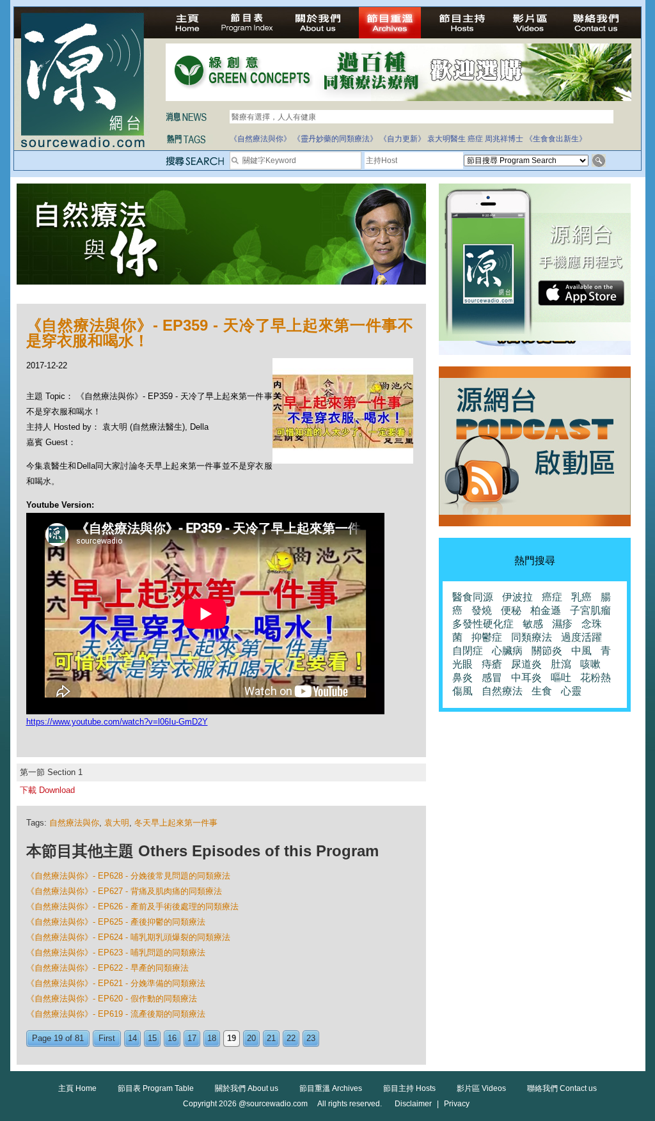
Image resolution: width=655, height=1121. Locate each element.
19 (231, 1038)
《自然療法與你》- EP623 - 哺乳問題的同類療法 (115, 952)
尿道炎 (526, 664)
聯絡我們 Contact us (562, 1088)
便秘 (511, 610)
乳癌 (581, 597)
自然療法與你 (74, 822)
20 (251, 1038)
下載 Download (47, 790)
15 (152, 1038)
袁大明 (116, 822)
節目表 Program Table (156, 1088)
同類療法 (531, 637)
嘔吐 (561, 677)
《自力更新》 (402, 138)
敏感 (533, 623)
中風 (581, 650)
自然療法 (502, 691)
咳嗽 (590, 664)
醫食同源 (472, 597)
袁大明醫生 (446, 138)
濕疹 (562, 623)
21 (271, 1038)
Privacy (457, 1103)
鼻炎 (462, 677)
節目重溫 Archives (330, 1088)
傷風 (462, 691)
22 (291, 1038)
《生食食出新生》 (556, 138)
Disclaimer (413, 1103)
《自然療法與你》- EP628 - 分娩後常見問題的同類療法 (128, 876)
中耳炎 (526, 677)
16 (172, 1038)
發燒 (481, 610)
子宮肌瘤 (590, 610)
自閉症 (467, 650)
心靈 (571, 691)
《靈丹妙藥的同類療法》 (335, 138)
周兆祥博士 (504, 138)
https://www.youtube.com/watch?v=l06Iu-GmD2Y (117, 721)
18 (211, 1038)
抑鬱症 (486, 637)
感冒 (492, 677)
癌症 (475, 138)
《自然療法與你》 (260, 138)
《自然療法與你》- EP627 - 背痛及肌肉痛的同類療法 (124, 891)
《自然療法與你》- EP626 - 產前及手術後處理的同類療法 (132, 906)
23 (310, 1038)
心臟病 (507, 650)
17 (191, 1038)
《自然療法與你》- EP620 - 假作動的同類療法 (111, 998)
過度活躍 (581, 637)
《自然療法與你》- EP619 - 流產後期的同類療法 (115, 1014)
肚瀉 (561, 664)
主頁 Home (77, 1088)
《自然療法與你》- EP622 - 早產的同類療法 (107, 968)
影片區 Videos (481, 1088)
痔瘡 (492, 664)
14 (132, 1038)
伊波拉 (517, 597)
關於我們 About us (246, 1088)
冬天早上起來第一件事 (175, 822)
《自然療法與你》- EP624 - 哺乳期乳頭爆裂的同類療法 (128, 937)
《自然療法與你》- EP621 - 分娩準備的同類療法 (115, 983)
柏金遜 (545, 610)
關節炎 (547, 650)
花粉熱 (595, 677)
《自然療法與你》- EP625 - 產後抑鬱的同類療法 (115, 922)
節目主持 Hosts (409, 1088)
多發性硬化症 (483, 623)
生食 (542, 691)
